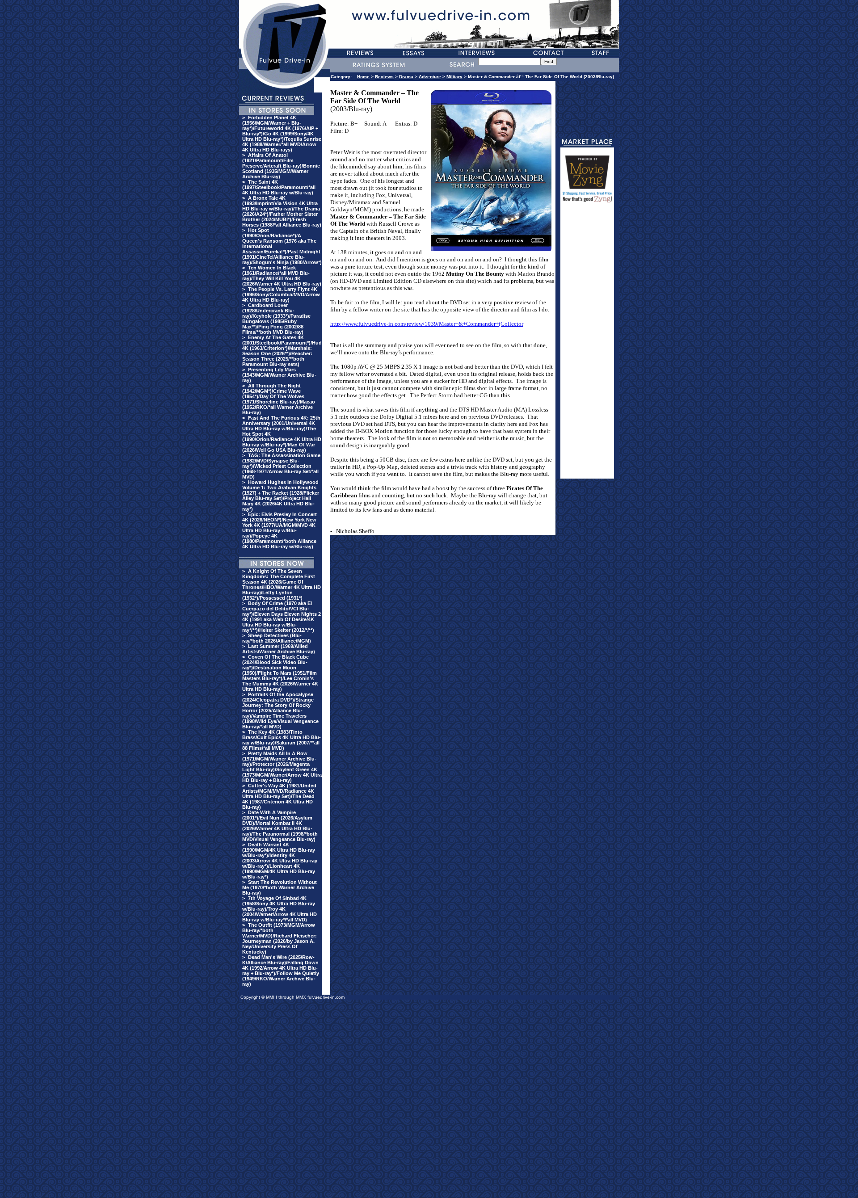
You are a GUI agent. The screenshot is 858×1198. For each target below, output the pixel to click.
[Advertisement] (587, 344)
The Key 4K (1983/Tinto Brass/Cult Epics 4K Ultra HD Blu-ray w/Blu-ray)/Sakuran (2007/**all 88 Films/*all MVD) (281, 740)
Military (454, 76)
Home (363, 76)
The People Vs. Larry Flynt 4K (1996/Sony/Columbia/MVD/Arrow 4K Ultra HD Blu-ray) (281, 294)
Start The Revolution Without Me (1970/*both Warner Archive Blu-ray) (279, 887)
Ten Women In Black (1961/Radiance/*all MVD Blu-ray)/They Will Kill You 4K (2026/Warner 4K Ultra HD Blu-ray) (281, 275)
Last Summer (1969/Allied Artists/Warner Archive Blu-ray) (278, 648)
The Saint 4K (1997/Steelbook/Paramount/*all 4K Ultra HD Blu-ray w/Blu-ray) (278, 187)
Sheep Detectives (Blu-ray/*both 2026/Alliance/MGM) (276, 638)
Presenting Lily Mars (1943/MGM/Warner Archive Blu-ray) (279, 375)
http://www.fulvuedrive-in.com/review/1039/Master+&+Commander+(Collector (426, 323)
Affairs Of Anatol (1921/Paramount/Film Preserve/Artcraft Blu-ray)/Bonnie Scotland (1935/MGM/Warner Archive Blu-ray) (281, 165)
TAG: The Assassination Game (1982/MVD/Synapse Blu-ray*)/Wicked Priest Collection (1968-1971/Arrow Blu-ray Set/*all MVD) (281, 466)
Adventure (430, 76)
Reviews (384, 76)
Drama (406, 76)
